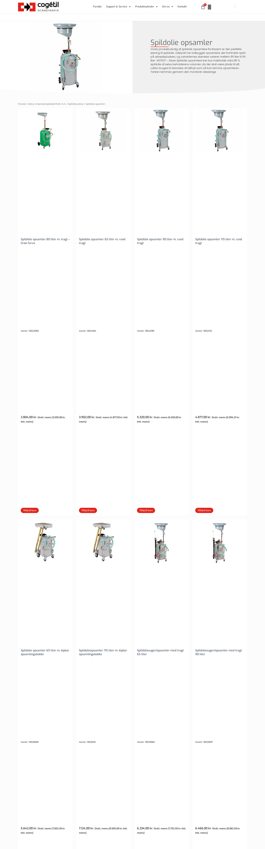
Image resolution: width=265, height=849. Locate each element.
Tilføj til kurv (29, 510)
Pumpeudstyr (61, 17)
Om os (166, 6)
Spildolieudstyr (76, 103)
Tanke (81, 17)
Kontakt (182, 6)
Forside (97, 6)
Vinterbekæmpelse (182, 17)
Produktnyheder (144, 6)
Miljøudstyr (128, 17)
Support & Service (116, 6)
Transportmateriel (153, 17)
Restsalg (206, 17)
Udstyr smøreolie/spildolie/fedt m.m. (47, 103)
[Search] (233, 6)
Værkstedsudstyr (103, 17)
